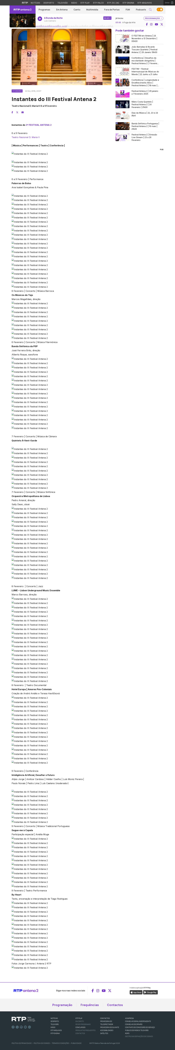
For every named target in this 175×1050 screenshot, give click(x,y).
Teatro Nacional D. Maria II (26, 137)
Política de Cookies (42, 1043)
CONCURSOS (80, 1027)
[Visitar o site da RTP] (25, 2)
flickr (29, 1027)
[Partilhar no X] (17, 112)
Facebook (13, 1027)
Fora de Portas (112, 9)
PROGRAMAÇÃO (152, 18)
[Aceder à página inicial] (23, 9)
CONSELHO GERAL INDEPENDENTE (138, 1021)
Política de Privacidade (22, 1043)
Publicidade (76, 1043)
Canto (77, 9)
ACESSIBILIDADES (106, 1030)
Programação (62, 1005)
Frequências (90, 1005)
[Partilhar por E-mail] (22, 112)
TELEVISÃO (55, 1024)
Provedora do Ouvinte (109, 1027)
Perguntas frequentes (85, 1030)
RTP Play (85, 3)
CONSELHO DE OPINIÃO (133, 1024)
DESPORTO (55, 1021)
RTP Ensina (128, 3)
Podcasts (141, 9)
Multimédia (92, 9)
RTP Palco (98, 3)
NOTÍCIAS (54, 1018)
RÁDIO (53, 1027)
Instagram (21, 1027)
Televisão (62, 3)
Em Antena (62, 9)
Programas (44, 9)
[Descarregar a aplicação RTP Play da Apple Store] (136, 992)
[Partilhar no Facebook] (12, 112)
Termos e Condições (60, 1043)
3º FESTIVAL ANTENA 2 (39, 125)
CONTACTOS (105, 1018)
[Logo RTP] (23, 1019)
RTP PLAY (78, 1018)
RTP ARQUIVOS (56, 1030)
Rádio (74, 3)
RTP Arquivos (145, 3)
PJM (128, 9)
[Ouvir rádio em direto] (23, 20)
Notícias (35, 3)
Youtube (25, 1027)
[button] (150, 9)
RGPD (127, 1033)
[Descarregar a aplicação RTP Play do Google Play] (150, 992)
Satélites (104, 1033)
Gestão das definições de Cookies (139, 1036)
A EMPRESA (129, 1018)
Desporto (48, 3)
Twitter (17, 1027)
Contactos (115, 1005)
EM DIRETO (79, 1021)
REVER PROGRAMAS (83, 1024)
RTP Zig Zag (113, 3)
